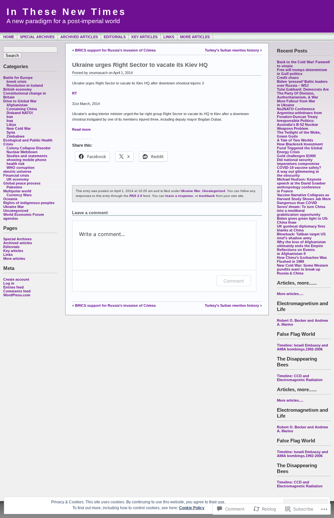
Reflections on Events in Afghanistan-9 (296, 252)
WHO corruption (21, 168)
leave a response (179, 196)
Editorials (115, 37)
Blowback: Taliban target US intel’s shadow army (301, 236)
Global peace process (21, 183)
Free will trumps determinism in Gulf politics (302, 72)
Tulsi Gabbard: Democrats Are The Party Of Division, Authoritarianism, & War (303, 93)
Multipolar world (17, 191)
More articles (195, 37)
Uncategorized (15, 211)
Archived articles (79, 37)
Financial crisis (16, 175)
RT (74, 93)
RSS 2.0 (135, 196)
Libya (11, 124)
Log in (8, 283)
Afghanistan (17, 105)
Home (8, 37)
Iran (10, 117)
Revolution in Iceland (25, 85)
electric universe (17, 171)
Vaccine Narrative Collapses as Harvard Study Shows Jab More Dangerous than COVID (304, 199)
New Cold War (19, 128)
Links (168, 37)
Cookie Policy (192, 508)
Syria (11, 132)
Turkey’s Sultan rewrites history (232, 50)
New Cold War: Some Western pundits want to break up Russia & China (302, 269)
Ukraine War (13, 207)
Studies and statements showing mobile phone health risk (27, 160)
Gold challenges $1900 (296, 156)
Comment (233, 281)
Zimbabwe (15, 136)
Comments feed (17, 291)
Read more (81, 129)
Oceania (10, 199)
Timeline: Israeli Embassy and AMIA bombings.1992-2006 (302, 347)
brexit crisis (16, 81)
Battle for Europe (18, 78)
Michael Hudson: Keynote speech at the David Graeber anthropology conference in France (301, 185)
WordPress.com (16, 295)
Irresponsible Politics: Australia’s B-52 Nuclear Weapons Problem (297, 124)
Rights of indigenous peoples (28, 203)
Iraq (10, 121)
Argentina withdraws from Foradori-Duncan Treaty (299, 115)
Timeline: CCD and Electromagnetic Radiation (300, 378)
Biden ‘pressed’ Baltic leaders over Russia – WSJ (302, 83)
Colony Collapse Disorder (29, 148)
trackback (207, 196)
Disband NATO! (20, 113)
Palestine (14, 187)
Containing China (22, 109)
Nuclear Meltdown (22, 152)
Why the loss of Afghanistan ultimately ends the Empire (301, 244)
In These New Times (66, 12)
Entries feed (13, 287)
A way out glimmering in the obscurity (298, 173)
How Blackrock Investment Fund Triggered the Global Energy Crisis (300, 148)
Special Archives (37, 37)
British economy (17, 89)
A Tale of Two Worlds (295, 140)
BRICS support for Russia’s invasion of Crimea (115, 50)
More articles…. (290, 294)
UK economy (18, 179)
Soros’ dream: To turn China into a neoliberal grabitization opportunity (301, 210)
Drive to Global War (20, 101)
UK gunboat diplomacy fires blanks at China (301, 228)
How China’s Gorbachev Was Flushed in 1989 (302, 259)
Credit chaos (288, 78)
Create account (16, 279)
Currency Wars (19, 195)
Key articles (144, 37)
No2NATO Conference (296, 109)
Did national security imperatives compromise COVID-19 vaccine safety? (299, 164)
